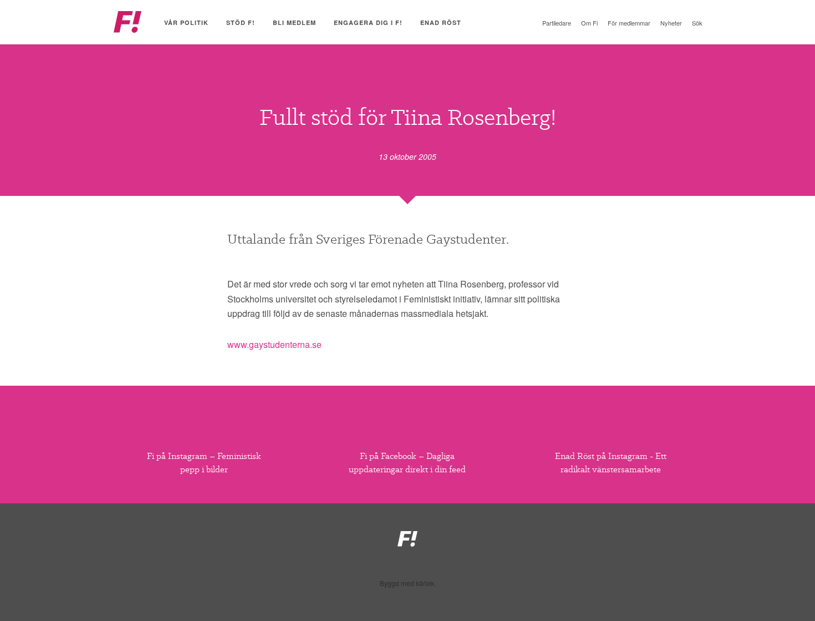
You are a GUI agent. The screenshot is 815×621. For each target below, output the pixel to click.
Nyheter (671, 22)
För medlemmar (629, 22)
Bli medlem (294, 22)
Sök (697, 22)
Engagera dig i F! (368, 22)
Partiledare (556, 22)
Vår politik (186, 22)
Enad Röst (440, 22)
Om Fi (589, 22)
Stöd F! (240, 22)
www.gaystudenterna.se (274, 344)
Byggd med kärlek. (408, 583)
